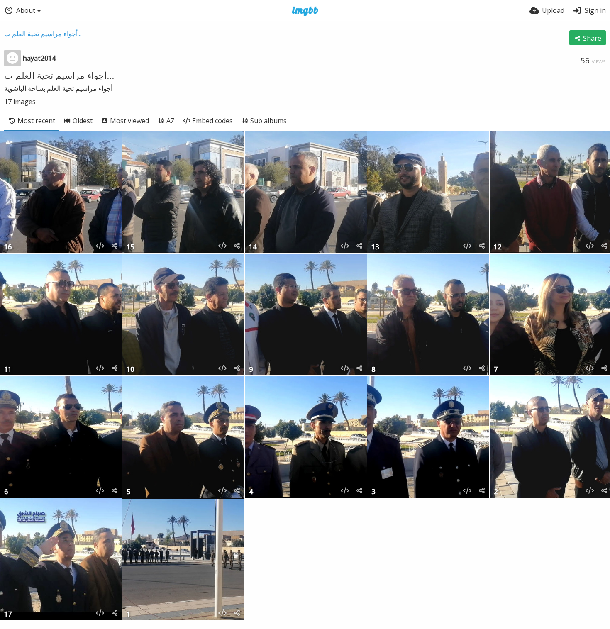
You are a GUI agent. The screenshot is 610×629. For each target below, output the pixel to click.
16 (8, 247)
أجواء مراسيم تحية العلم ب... (42, 33)
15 (130, 247)
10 (130, 370)
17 (8, 615)
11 (8, 370)
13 (375, 247)
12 (497, 247)
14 (252, 247)
